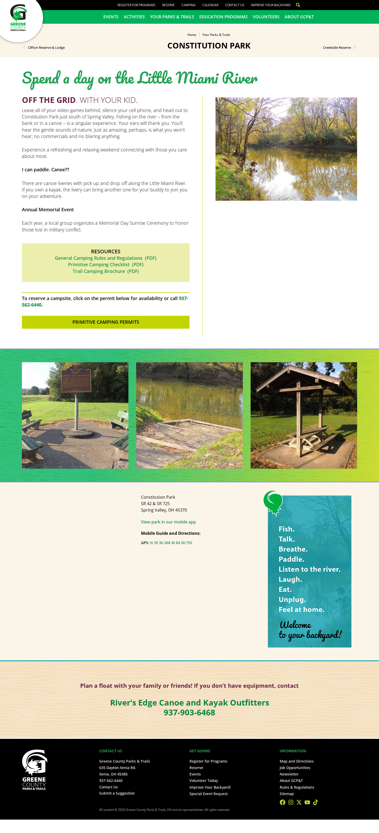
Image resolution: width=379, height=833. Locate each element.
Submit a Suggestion (117, 793)
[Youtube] (307, 802)
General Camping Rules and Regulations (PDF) (105, 258)
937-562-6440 (110, 780)
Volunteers (266, 17)
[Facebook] (282, 802)
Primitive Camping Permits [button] (105, 322)
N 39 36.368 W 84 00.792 (171, 542)
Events (111, 17)
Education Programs (223, 17)
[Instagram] (291, 802)
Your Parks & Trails (172, 17)
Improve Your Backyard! (271, 5)
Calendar (210, 5)
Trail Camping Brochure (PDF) (106, 271)
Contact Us (234, 5)
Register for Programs (136, 5)
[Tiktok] (315, 802)
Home (191, 35)
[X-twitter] (299, 802)
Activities (134, 17)
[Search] (295, 5)
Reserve (168, 5)
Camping (189, 5)
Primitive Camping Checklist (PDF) (106, 264)
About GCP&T (299, 17)
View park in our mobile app (168, 522)
